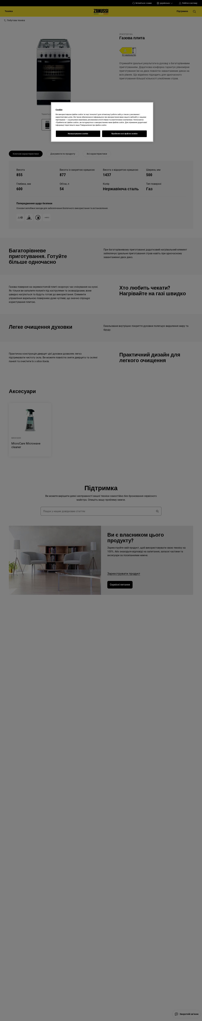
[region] (102, 122)
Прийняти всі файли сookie (124, 134)
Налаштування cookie (78, 134)
